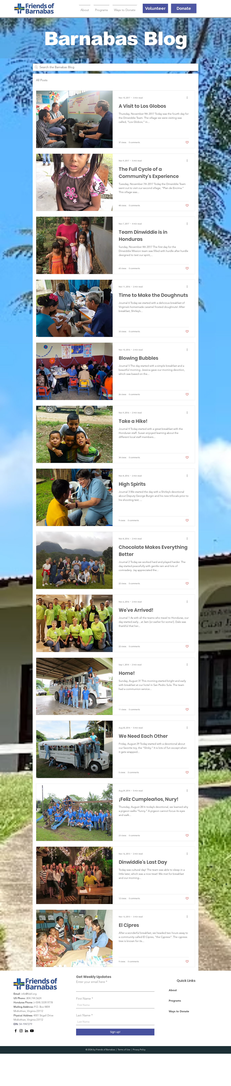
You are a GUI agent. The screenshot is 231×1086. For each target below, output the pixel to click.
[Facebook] (16, 1031)
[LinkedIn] (26, 1031)
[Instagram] (21, 1031)
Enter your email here (90, 981)
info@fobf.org (29, 993)
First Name (83, 998)
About (173, 990)
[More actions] (188, 98)
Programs (175, 1000)
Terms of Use (124, 1049)
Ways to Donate (179, 1011)
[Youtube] (32, 1031)
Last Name (83, 1015)
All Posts (42, 80)
